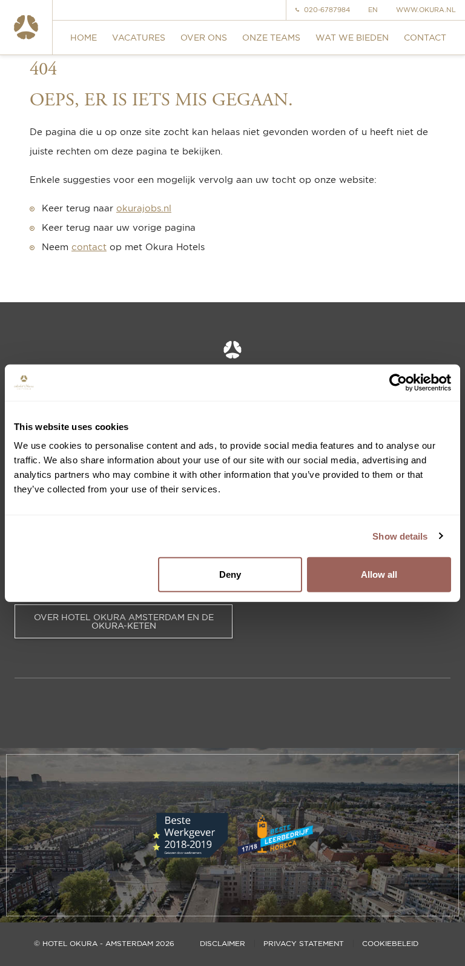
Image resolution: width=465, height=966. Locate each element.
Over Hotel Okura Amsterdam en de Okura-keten (124, 621)
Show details (399, 536)
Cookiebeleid (390, 943)
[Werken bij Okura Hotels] (26, 27)
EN (373, 10)
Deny (230, 574)
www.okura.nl (426, 10)
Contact (425, 37)
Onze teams (271, 37)
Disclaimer (222, 943)
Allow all (379, 574)
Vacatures (138, 37)
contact (89, 247)
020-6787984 (327, 10)
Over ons (203, 37)
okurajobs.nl (143, 208)
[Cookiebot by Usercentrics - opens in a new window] (398, 382)
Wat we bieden (352, 37)
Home (83, 37)
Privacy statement (303, 943)
